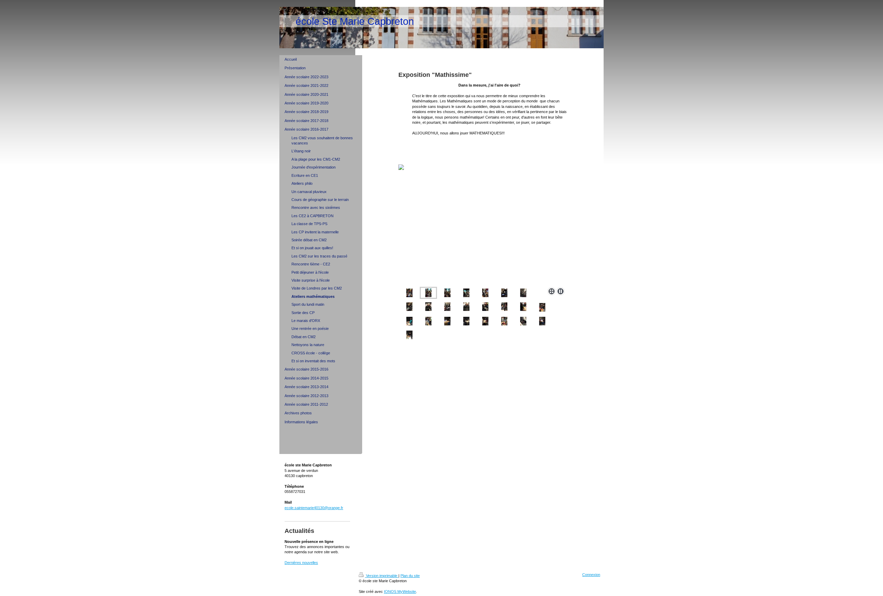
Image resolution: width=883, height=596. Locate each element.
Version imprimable (381, 576)
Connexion (591, 575)
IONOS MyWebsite (400, 591)
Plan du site (410, 576)
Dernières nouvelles (301, 562)
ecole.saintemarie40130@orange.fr (314, 508)
